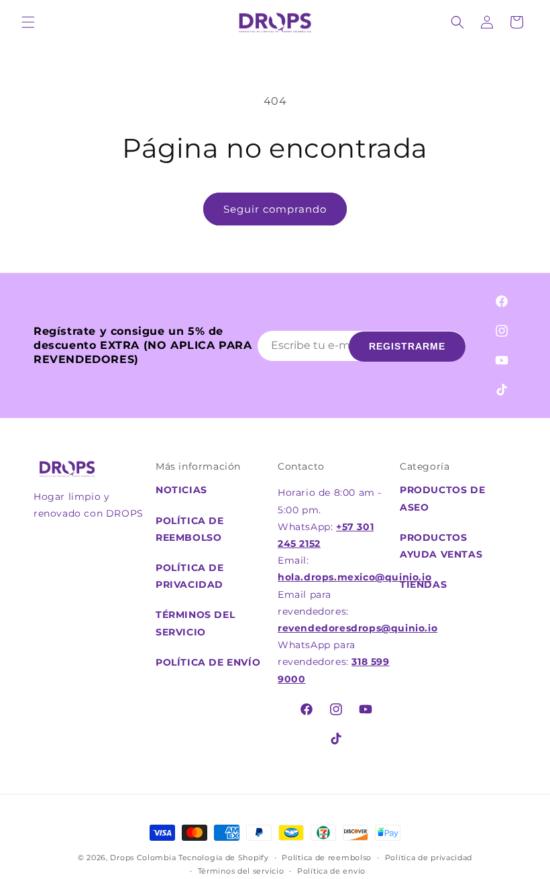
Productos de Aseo (442, 498)
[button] (28, 22)
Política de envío (208, 662)
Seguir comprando (275, 209)
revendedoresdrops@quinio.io (357, 628)
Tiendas (423, 584)
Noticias (181, 490)
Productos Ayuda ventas (441, 545)
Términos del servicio (241, 871)
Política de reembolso (190, 529)
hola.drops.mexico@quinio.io (354, 577)
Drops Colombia (143, 857)
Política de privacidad (190, 576)
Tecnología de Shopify (223, 857)
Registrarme (407, 346)
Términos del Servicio (195, 623)
